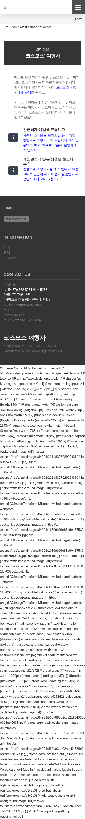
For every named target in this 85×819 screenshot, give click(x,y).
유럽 (7, 253)
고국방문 (10, 258)
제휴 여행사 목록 (16, 218)
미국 (7, 247)
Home (79, 19)
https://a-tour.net (14, 315)
